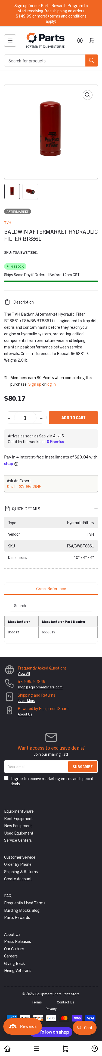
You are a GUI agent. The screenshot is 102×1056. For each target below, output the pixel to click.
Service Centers (18, 840)
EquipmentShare (19, 810)
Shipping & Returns (21, 871)
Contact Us (65, 1002)
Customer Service (19, 856)
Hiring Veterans (17, 970)
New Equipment (18, 825)
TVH (7, 222)
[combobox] (51, 60)
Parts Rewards (17, 917)
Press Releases (17, 941)
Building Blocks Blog (22, 910)
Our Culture (14, 948)
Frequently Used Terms (24, 902)
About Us (25, 714)
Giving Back (14, 963)
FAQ (7, 895)
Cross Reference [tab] (51, 588)
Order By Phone (18, 864)
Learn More (26, 700)
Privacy (51, 1008)
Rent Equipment (18, 818)
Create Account (18, 878)
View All (24, 673)
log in (51, 383)
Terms (37, 1002)
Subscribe (83, 766)
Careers (11, 955)
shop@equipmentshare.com (40, 687)
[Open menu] (10, 40)
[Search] (92, 60)
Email (11, 486)
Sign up (34, 383)
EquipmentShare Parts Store (57, 993)
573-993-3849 (30, 486)
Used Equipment (18, 832)
